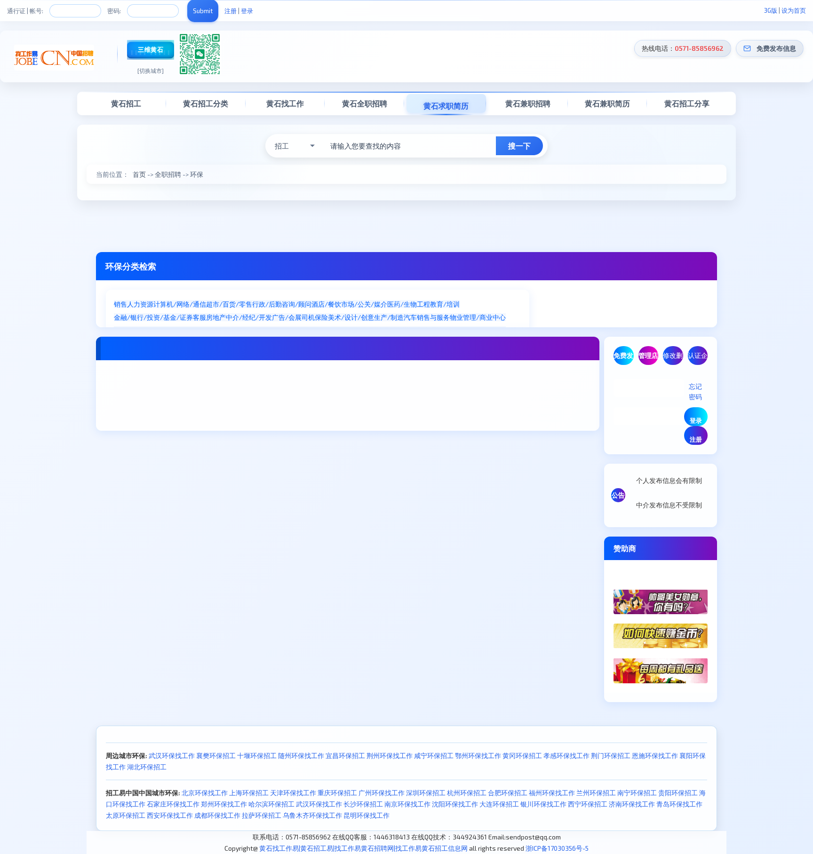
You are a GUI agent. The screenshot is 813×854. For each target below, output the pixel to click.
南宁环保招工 (637, 793)
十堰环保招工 (257, 755)
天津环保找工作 (293, 793)
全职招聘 (168, 174)
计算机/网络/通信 (179, 304)
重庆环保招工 (337, 793)
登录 (247, 11)
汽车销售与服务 (427, 317)
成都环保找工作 (217, 815)
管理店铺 (648, 358)
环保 (196, 174)
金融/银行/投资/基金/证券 (153, 317)
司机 (308, 317)
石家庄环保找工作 (173, 804)
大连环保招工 (499, 804)
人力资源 (140, 304)
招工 (282, 146)
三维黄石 (150, 49)
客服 (199, 317)
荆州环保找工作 (390, 755)
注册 (230, 11)
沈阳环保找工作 (455, 804)
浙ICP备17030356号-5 (557, 848)
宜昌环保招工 (345, 755)
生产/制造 (389, 317)
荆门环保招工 (610, 755)
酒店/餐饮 (326, 304)
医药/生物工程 (408, 304)
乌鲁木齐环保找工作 (312, 815)
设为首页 (793, 10)
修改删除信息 (673, 358)
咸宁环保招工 (434, 755)
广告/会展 (287, 317)
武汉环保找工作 (172, 755)
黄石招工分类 (205, 103)
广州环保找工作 (382, 793)
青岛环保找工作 (679, 804)
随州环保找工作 (301, 755)
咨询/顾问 (296, 304)
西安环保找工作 (170, 815)
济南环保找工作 (632, 804)
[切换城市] (150, 70)
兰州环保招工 (596, 793)
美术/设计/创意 (351, 317)
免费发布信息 (776, 48)
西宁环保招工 (587, 804)
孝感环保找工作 (566, 755)
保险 (321, 317)
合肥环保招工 (507, 793)
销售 (120, 304)
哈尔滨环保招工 (271, 804)
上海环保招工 (249, 793)
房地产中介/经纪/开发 (239, 317)
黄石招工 (126, 103)
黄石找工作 (285, 103)
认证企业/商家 (698, 358)
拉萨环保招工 (261, 815)
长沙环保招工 (363, 804)
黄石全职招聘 (364, 103)
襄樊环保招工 (216, 755)
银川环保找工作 (543, 804)
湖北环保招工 (147, 767)
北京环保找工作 (205, 793)
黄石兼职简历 (607, 103)
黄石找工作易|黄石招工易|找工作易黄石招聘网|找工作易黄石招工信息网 (363, 848)
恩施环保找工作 (655, 755)
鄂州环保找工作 (478, 755)
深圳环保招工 (426, 793)
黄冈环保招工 (522, 755)
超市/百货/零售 (229, 304)
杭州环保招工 (466, 793)
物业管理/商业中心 (478, 317)
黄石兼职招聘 (527, 103)
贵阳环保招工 (678, 793)
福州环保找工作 (552, 793)
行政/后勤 (267, 304)
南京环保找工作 (407, 804)
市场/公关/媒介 (364, 304)
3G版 (770, 10)
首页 (139, 174)
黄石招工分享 (686, 103)
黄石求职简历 (446, 105)
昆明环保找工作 (366, 815)
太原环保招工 (125, 815)
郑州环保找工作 (224, 804)
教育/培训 (445, 304)
